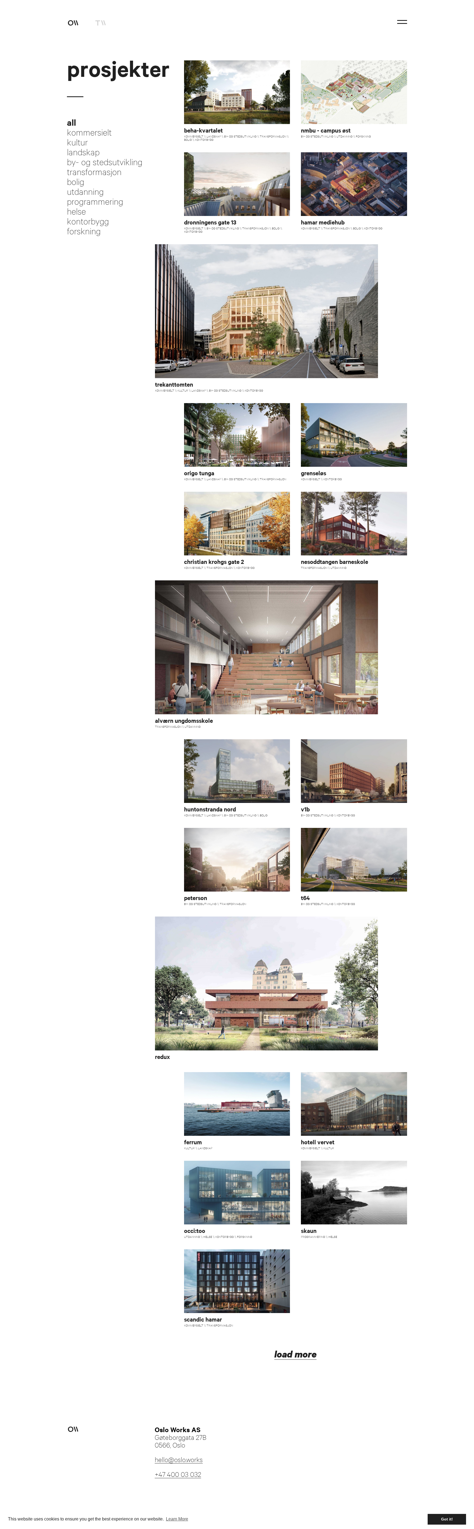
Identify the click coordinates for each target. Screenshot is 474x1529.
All (71, 122)
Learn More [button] (177, 1519)
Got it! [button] (447, 1519)
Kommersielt (89, 132)
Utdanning (85, 191)
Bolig (75, 182)
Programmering (95, 201)
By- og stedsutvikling (104, 162)
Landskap (83, 152)
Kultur (77, 142)
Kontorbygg (88, 221)
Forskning (84, 231)
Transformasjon (94, 172)
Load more (295, 1354)
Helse (76, 211)
